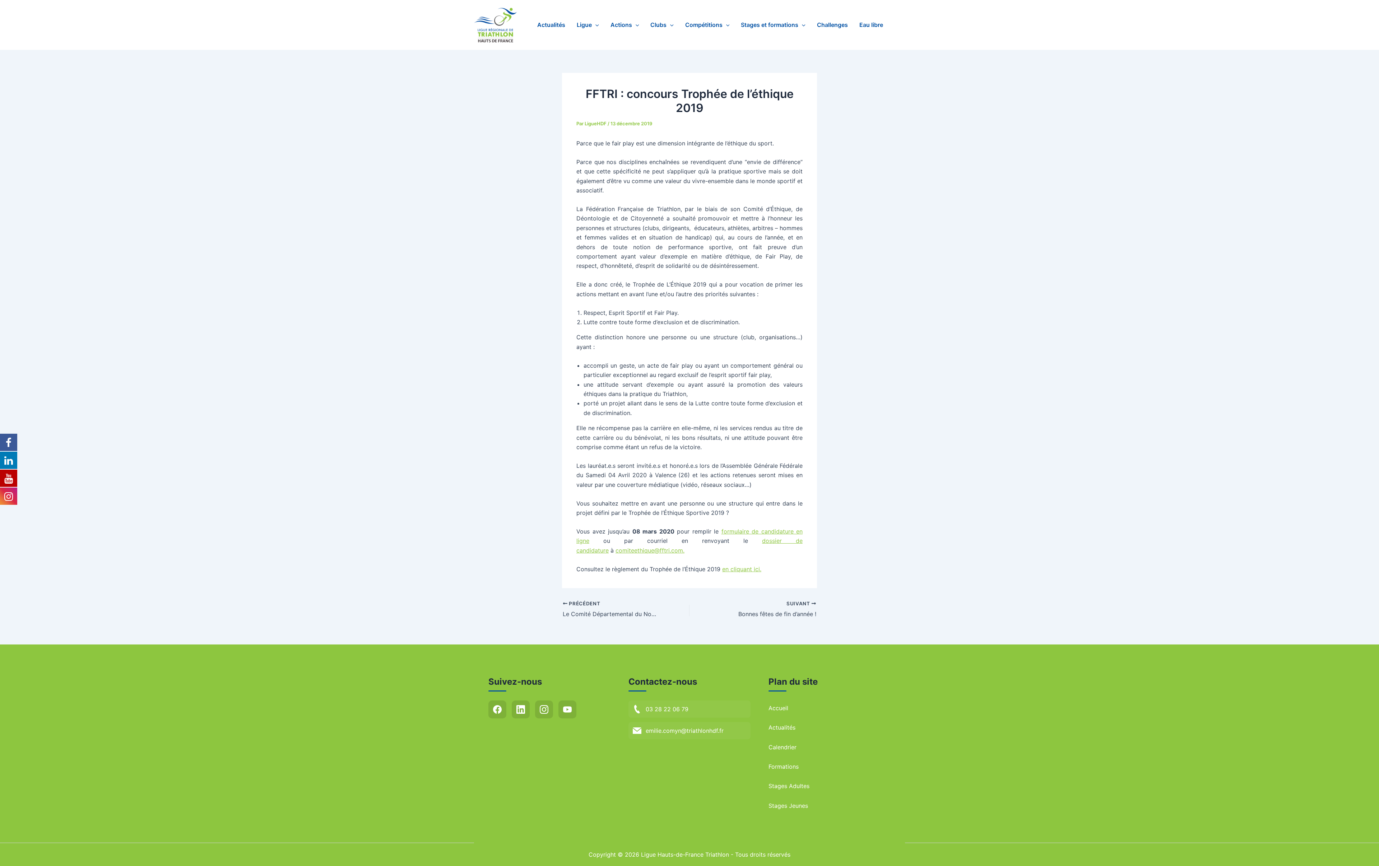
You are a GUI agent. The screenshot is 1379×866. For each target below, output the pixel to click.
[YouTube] (567, 709)
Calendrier (783, 747)
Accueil (778, 708)
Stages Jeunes (788, 805)
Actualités (551, 24)
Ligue (584, 24)
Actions (621, 24)
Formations (784, 766)
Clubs (658, 24)
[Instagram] (544, 709)
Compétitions (704, 24)
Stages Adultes (789, 786)
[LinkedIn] (521, 709)
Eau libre (871, 24)
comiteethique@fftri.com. (650, 550)
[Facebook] (497, 709)
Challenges (832, 24)
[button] (595, 25)
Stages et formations (769, 24)
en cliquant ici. (741, 569)
